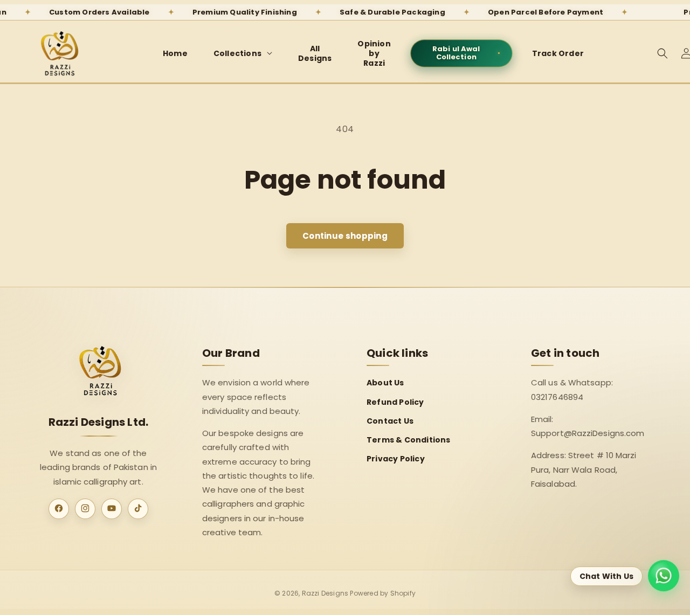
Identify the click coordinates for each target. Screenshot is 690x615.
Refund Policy (395, 401)
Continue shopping (345, 235)
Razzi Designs (325, 593)
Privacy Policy (396, 458)
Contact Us (390, 420)
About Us (385, 382)
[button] (243, 53)
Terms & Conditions (409, 439)
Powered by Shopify (383, 593)
